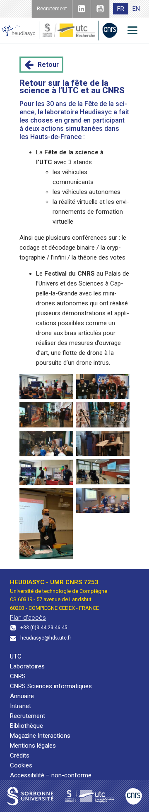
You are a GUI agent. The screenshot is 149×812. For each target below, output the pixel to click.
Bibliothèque (26, 725)
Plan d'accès (28, 617)
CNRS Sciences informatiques (51, 686)
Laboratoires (27, 666)
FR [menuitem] (120, 8)
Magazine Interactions (40, 735)
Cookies (21, 765)
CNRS (18, 676)
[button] (41, 65)
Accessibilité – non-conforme (50, 775)
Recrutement (27, 716)
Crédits (19, 755)
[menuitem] (120, 8)
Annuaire (22, 696)
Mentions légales (33, 745)
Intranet (20, 706)
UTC (16, 656)
